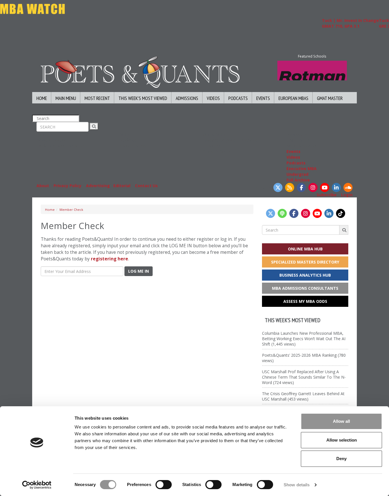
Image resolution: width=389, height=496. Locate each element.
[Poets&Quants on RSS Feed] (289, 187)
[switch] (163, 484)
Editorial (121, 185)
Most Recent (97, 98)
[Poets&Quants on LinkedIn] (336, 187)
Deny (341, 458)
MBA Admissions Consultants (305, 288)
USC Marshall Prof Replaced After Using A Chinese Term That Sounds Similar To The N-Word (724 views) (304, 377)
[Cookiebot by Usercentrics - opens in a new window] (37, 485)
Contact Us (146, 185)
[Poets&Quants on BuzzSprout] (282, 213)
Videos (213, 98)
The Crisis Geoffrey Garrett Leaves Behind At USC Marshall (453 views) (303, 396)
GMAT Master (330, 98)
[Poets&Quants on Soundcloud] (348, 187)
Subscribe (327, 194)
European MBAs (293, 98)
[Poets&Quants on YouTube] (324, 187)
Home (41, 98)
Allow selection (341, 440)
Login (347, 194)
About (42, 185)
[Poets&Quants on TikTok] (340, 213)
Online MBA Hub (305, 249)
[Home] (140, 71)
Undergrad (297, 174)
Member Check (71, 209)
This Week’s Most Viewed (142, 98)
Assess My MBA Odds (305, 301)
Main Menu (66, 98)
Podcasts (238, 98)
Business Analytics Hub (305, 275)
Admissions (187, 98)
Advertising (98, 185)
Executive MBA (301, 168)
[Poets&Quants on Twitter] (277, 187)
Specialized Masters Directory (305, 262)
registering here (109, 259)
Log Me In (138, 271)
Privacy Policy (67, 185)
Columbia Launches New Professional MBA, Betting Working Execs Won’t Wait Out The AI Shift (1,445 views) (303, 338)
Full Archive (298, 180)
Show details (297, 484)
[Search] (94, 126)
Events (263, 98)
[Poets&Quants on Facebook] (301, 187)
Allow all (341, 421)
